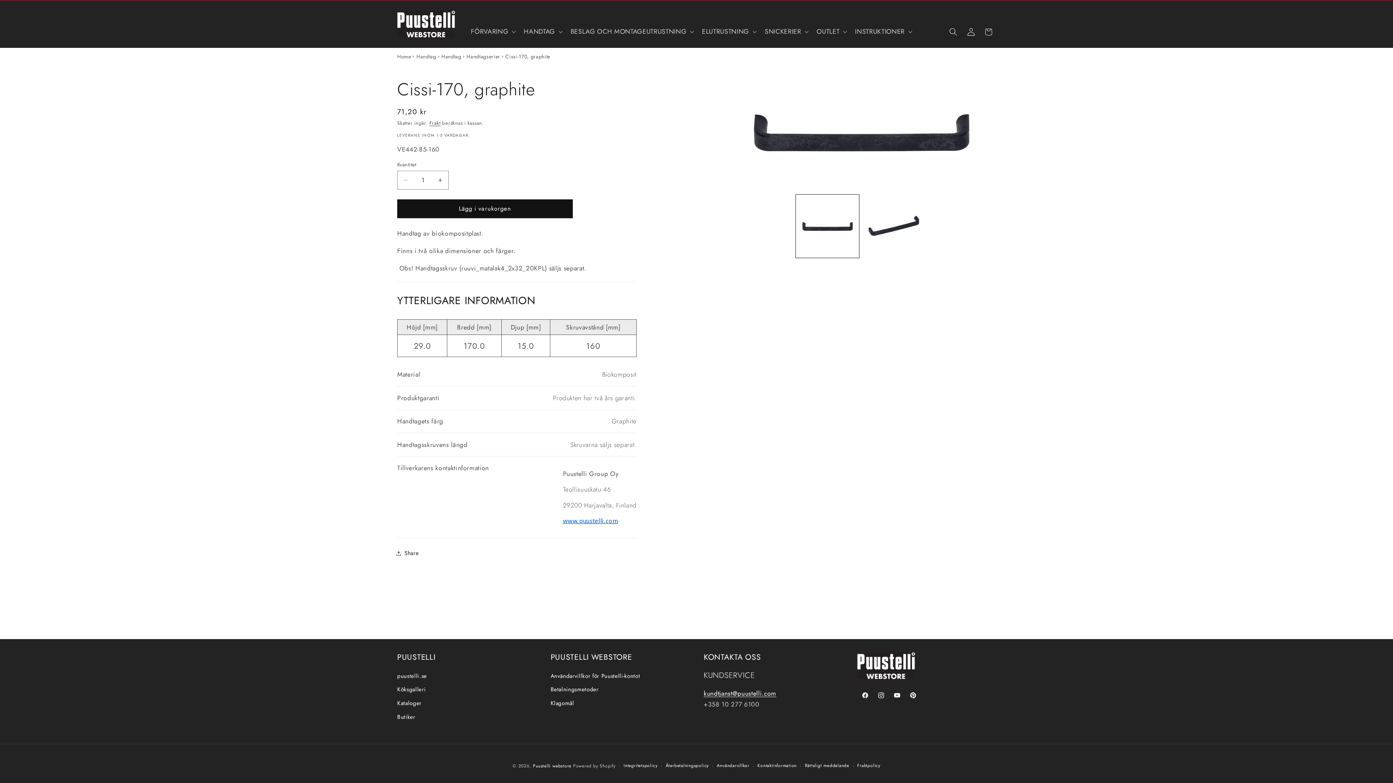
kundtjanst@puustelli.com (740, 693)
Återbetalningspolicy (687, 765)
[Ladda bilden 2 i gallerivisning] (894, 226)
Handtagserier (483, 56)
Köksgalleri (411, 689)
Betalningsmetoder (575, 689)
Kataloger (409, 703)
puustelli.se (412, 676)
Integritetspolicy (640, 765)
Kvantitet (406, 164)
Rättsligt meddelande (827, 765)
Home (404, 56)
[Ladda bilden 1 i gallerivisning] (827, 226)
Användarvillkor (733, 765)
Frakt (435, 123)
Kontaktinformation (777, 765)
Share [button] (411, 553)
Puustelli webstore (552, 766)
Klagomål (562, 703)
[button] (492, 32)
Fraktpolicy (868, 765)
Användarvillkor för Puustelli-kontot (595, 676)
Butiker (406, 717)
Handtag (426, 56)
